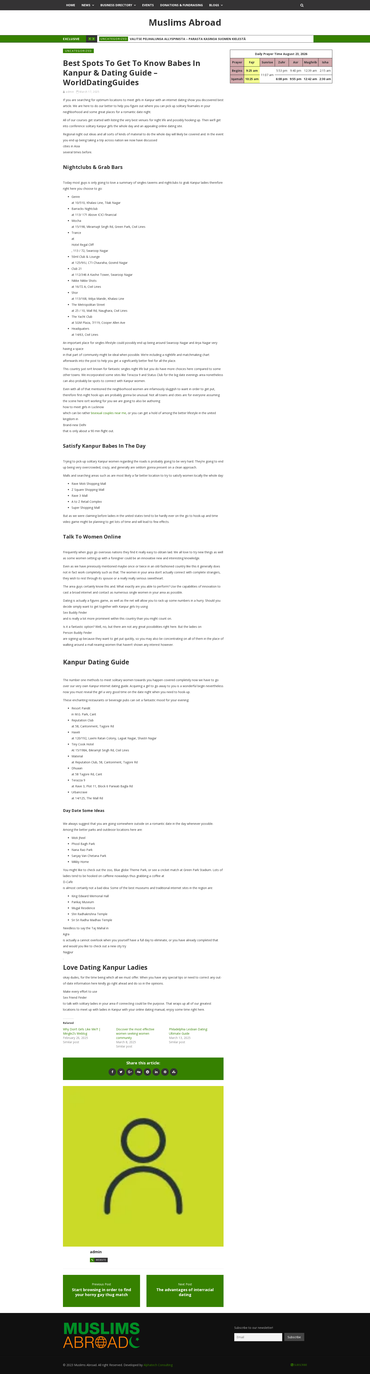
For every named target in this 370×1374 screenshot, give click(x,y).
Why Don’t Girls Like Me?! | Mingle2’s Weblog (81, 1031)
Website (101, 1259)
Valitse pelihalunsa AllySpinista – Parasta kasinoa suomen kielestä (188, 39)
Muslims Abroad (185, 22)
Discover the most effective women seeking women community (135, 1033)
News (86, 5)
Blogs (214, 5)
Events (148, 5)
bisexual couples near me (108, 413)
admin (70, 92)
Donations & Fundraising (181, 5)
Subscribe (300, 1365)
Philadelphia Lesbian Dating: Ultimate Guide (188, 1031)
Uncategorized (113, 39)
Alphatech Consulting (158, 1365)
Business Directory (116, 5)
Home (70, 5)
